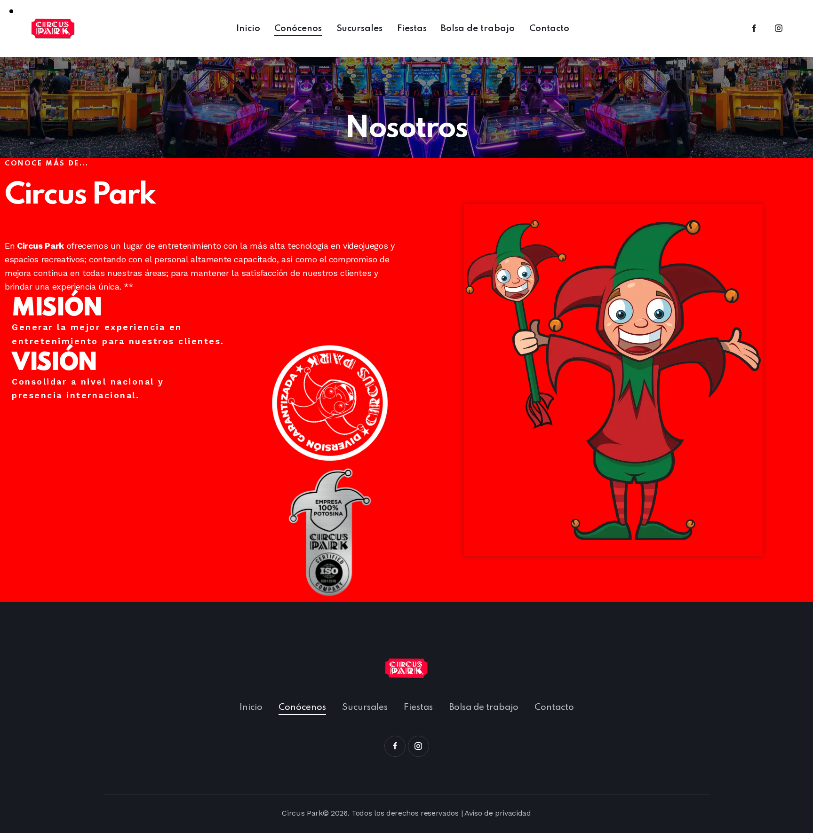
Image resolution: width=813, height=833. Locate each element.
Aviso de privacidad (497, 813)
